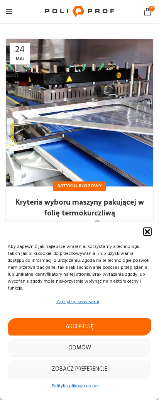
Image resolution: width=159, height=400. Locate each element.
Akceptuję (80, 326)
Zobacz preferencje (79, 369)
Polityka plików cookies (76, 386)
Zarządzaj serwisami (77, 302)
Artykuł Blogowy (79, 186)
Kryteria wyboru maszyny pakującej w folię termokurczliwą (79, 207)
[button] (147, 232)
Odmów (79, 348)
